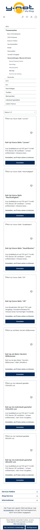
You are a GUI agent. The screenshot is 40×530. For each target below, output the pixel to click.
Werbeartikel (10, 96)
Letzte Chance (11, 104)
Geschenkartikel (12, 44)
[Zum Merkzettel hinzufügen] (31, 133)
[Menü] (4, 17)
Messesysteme (13, 67)
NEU (7, 26)
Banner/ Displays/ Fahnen (16, 61)
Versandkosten (8, 510)
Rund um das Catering (15, 74)
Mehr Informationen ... (20, 524)
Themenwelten (11, 30)
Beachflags (12, 64)
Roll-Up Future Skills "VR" (15, 301)
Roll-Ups (11, 70)
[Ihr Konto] (31, 17)
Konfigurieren (32, 527)
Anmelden (20, 163)
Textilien (8, 92)
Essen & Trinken (12, 41)
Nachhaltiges (10, 88)
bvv (7, 85)
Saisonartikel (11, 51)
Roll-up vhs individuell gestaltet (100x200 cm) (18, 408)
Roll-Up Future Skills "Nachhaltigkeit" (13, 196)
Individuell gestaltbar (13, 100)
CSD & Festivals (12, 37)
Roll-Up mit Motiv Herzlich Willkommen (16, 355)
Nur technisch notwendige (14, 527)
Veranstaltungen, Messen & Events (19, 58)
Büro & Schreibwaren (13, 34)
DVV (7, 81)
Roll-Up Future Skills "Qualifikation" (20, 248)
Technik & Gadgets (13, 54)
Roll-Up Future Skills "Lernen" (17, 142)
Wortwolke (10, 77)
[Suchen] (22, 17)
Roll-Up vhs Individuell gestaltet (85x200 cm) (18, 461)
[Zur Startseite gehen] (20, 7)
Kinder (9, 47)
